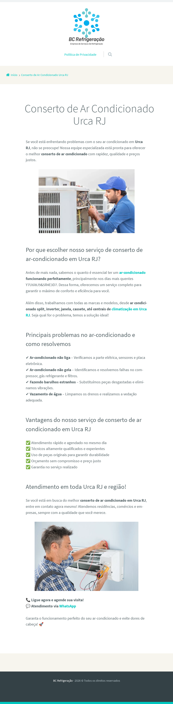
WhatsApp (67, 606)
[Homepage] (86, 26)
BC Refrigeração (63, 680)
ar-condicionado (132, 272)
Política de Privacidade (80, 54)
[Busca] (106, 50)
